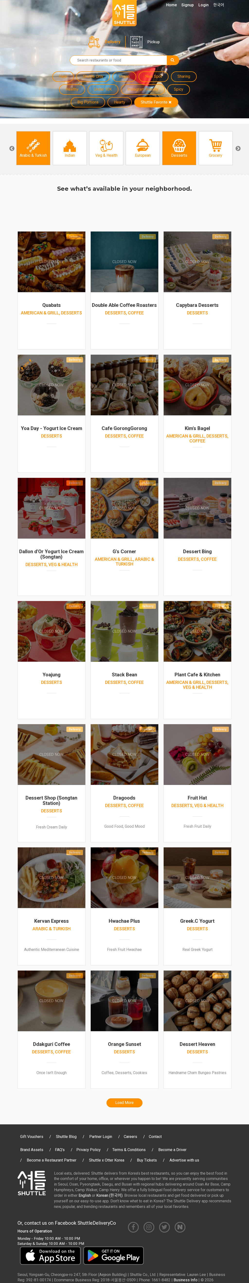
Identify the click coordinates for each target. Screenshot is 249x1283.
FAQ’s (60, 1149)
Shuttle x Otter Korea (106, 1160)
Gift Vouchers (31, 1136)
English (85, 1195)
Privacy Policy (88, 1149)
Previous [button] (11, 148)
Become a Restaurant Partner (51, 1160)
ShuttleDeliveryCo (97, 1223)
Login (203, 5)
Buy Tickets (147, 1160)
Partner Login (100, 1136)
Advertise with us (184, 1160)
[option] (33, 148)
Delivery (112, 42)
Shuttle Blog (66, 1136)
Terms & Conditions (129, 1149)
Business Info (185, 1280)
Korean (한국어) (109, 1195)
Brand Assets (31, 1149)
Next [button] (237, 148)
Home (171, 5)
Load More (124, 1102)
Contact (155, 1136)
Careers (130, 1136)
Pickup (153, 42)
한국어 (218, 5)
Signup (187, 5)
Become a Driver (172, 1149)
